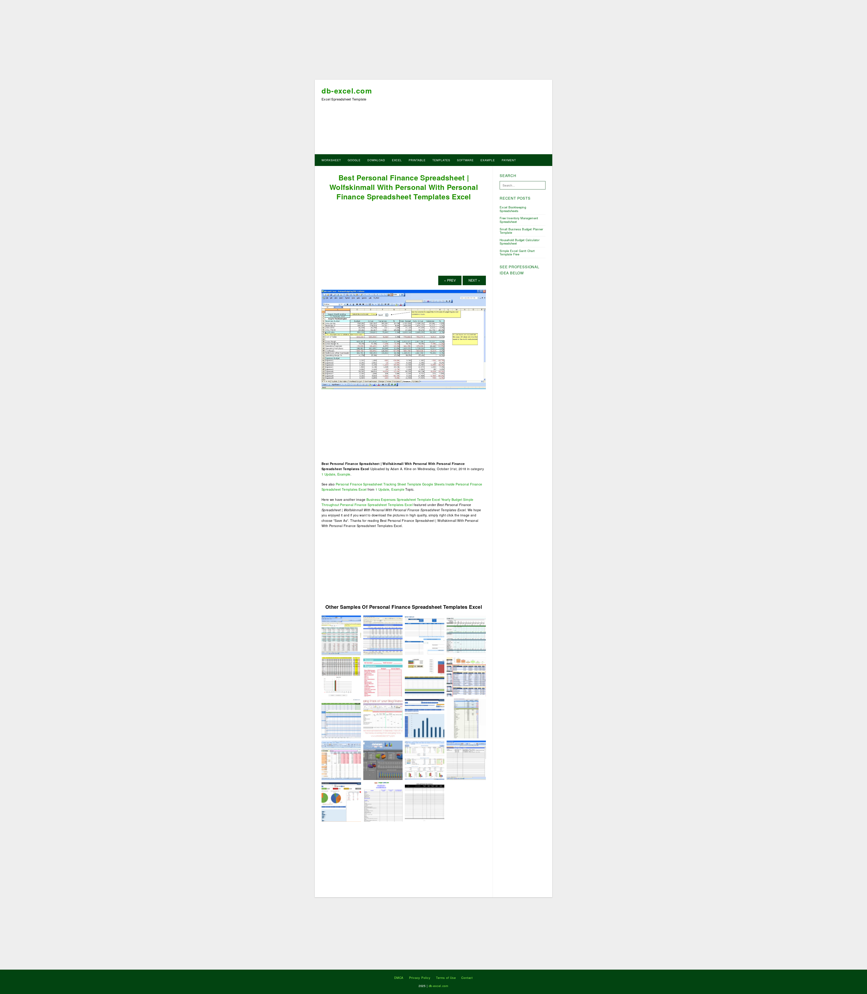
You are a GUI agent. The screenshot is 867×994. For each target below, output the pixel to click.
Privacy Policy (420, 977)
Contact (467, 977)
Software (465, 160)
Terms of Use (446, 977)
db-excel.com (347, 90)
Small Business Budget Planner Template (521, 231)
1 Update (328, 474)
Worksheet (331, 160)
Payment (509, 160)
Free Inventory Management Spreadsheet (519, 220)
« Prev (450, 280)
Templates (441, 160)
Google (354, 160)
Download (376, 160)
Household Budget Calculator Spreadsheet (519, 242)
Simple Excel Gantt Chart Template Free (517, 253)
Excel (397, 160)
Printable (417, 160)
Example (487, 160)
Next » (474, 280)
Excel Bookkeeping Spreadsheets (513, 209)
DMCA (398, 977)
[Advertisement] (433, 41)
